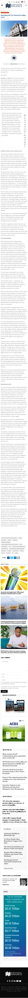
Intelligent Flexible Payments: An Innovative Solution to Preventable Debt (10, 880)
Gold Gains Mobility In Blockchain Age (12, 834)
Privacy (9, 991)
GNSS (21, 544)
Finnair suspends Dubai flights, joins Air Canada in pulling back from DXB (14, 811)
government (4, 546)
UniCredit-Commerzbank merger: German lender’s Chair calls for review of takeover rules (15, 820)
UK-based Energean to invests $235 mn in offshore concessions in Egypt (13, 622)
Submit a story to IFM (7, 988)
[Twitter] (10, 981)
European (3, 540)
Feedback (24, 988)
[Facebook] (7, 981)
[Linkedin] (15, 981)
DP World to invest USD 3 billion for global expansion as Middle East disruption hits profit (15, 764)
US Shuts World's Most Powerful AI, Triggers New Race (13, 841)
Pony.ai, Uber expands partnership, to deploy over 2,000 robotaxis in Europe (15, 779)
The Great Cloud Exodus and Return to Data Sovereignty (14, 848)
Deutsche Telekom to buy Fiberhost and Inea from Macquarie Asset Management (13, 787)
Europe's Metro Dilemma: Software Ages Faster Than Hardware (13, 854)
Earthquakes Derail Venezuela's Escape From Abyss (12, 862)
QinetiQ (21, 550)
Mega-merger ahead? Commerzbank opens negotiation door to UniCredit (14, 756)
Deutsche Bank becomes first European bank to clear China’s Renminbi (13, 771)
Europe (20, 537)
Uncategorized (4, 12)
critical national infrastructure (9, 537)
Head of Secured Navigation (18, 546)
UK (12, 553)
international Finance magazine (17, 548)
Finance (9, 540)
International (4, 548)
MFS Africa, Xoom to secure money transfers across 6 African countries (13, 651)
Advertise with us (21, 986)
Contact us (11, 986)
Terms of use (17, 991)
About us (3, 986)
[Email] (20, 981)
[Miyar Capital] (14, 741)
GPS (10, 546)
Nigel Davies (15, 550)
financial (15, 540)
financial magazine (5, 542)
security (8, 553)
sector (3, 553)
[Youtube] (17, 981)
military (9, 550)
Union (16, 553)
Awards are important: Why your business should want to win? (12, 592)
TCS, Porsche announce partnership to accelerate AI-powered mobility (14, 803)
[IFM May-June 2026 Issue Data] (15, 956)
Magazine (3, 550)
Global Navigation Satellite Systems (9, 544)
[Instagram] (12, 981)
